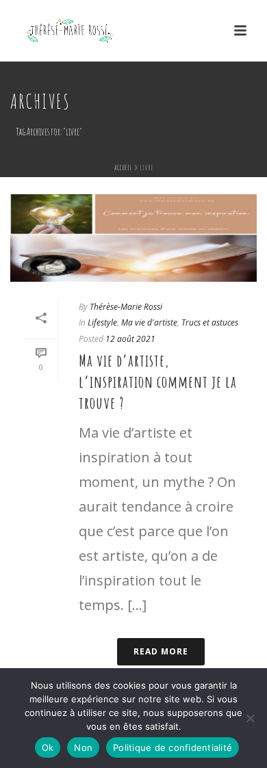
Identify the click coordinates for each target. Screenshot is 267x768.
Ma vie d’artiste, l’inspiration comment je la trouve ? (158, 381)
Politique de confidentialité (172, 747)
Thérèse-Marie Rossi (126, 307)
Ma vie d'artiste (149, 322)
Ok (48, 747)
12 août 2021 (130, 339)
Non (83, 747)
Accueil (123, 167)
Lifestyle (102, 322)
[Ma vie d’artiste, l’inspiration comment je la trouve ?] (133, 238)
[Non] (250, 718)
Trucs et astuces (209, 322)
